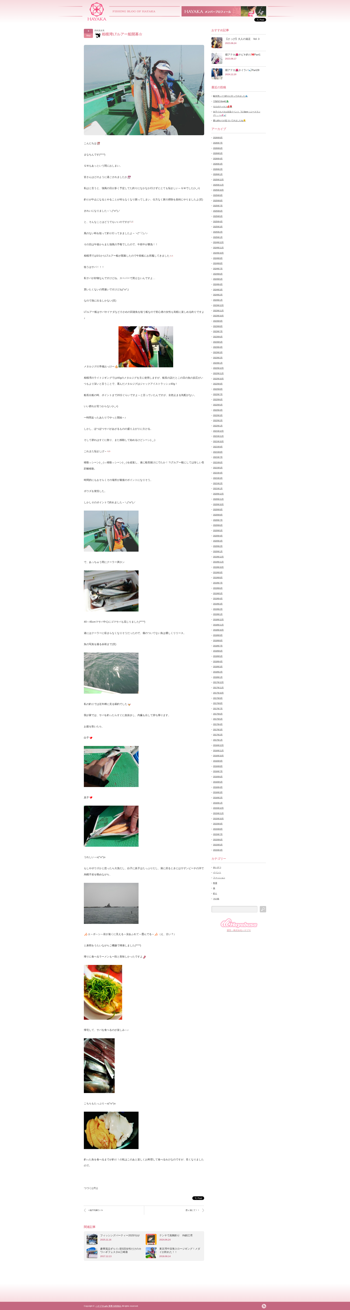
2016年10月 (218, 756)
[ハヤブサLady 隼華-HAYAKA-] (97, 19)
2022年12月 (218, 368)
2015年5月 (218, 845)
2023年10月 (218, 316)
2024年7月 (218, 269)
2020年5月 (218, 530)
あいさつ (217, 867)
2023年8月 (218, 326)
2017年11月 (218, 687)
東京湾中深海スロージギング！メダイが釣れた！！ (179, 1250)
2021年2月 (218, 483)
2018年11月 (218, 625)
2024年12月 (218, 242)
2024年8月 (218, 263)
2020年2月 (218, 546)
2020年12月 (218, 494)
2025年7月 (218, 206)
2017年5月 (218, 719)
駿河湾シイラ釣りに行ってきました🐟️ (230, 96)
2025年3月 (218, 227)
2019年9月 (218, 572)
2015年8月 (218, 829)
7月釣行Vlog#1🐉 (221, 101)
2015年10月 (218, 818)
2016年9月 (218, 761)
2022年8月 (218, 389)
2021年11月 (218, 436)
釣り (215, 893)
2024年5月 (218, 279)
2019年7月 (218, 583)
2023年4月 (218, 347)
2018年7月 (218, 646)
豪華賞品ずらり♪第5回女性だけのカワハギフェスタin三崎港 (120, 1250)
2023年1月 (218, 363)
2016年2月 (218, 798)
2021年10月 (218, 441)
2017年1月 (218, 740)
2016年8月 (218, 766)
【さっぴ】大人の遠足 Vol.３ (242, 38)
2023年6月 (218, 337)
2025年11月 (218, 185)
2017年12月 (218, 682)
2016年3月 (218, 792)
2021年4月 (218, 473)
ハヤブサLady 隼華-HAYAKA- (108, 1306)
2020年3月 (218, 541)
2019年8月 (218, 577)
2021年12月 (218, 431)
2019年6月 (218, 588)
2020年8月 (218, 515)
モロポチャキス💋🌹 (222, 106)
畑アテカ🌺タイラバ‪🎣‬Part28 (242, 70)
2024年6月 (218, 274)
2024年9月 (218, 258)
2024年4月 (218, 284)
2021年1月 (218, 488)
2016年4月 (218, 787)
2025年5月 (218, 216)
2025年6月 (218, 211)
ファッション (219, 878)
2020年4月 (218, 536)
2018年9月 (218, 635)
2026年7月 (218, 143)
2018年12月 (218, 619)
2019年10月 (218, 567)
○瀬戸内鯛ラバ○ (95, 1210)
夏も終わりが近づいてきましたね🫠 (229, 120)
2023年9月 (218, 321)
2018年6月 (218, 651)
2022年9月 (218, 384)
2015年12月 (218, 808)
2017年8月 (218, 703)
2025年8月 (218, 200)
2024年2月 (218, 295)
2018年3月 (218, 666)
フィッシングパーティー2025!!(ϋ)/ (120, 1235)
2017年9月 (218, 698)
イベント (217, 872)
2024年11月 (218, 248)
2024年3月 (218, 289)
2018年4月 (218, 661)
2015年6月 (218, 839)
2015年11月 (218, 813)
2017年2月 (218, 735)
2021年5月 (218, 468)
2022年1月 (218, 426)
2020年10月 (218, 504)
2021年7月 (218, 457)
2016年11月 (218, 750)
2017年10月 (218, 693)
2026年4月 (218, 158)
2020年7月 (218, 520)
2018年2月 (218, 672)
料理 (215, 883)
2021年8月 (218, 452)
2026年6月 (218, 148)
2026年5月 (218, 153)
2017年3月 (218, 729)
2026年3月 (218, 164)
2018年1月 (218, 677)
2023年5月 (218, 342)
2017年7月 (218, 708)
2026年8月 (218, 137)
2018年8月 (218, 640)
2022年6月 (218, 399)
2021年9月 (218, 447)
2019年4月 (218, 598)
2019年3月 (218, 604)
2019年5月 (218, 593)
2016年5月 (218, 782)
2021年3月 (218, 478)
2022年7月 (218, 394)
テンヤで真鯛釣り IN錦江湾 (175, 1235)
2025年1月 (218, 237)
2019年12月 (218, 557)
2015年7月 (218, 834)
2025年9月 (218, 195)
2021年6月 (218, 462)
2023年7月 (218, 331)
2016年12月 (218, 745)
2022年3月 (218, 415)
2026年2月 (218, 169)
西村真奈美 (99, 30)
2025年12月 (218, 179)
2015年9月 (218, 824)
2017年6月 (218, 714)
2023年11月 (218, 310)
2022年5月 (218, 405)
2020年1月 (218, 551)
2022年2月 (218, 420)
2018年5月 (218, 656)
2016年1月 (218, 803)
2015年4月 (218, 850)
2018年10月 (218, 630)
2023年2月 (218, 358)
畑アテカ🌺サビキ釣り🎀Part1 (242, 54)
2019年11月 (218, 562)
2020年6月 (218, 525)
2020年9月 (218, 509)
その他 (216, 899)
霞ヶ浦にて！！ (193, 1210)
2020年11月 (218, 499)
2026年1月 (218, 174)
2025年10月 (218, 190)
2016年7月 (218, 771)
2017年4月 (218, 724)
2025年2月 (218, 232)
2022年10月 (218, 379)
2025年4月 (218, 221)
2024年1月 (218, 300)
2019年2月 (218, 609)
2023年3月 (218, 352)
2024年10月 (218, 253)
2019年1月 (218, 614)
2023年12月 (218, 305)
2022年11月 (218, 373)
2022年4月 (218, 410)
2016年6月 (218, 777)
